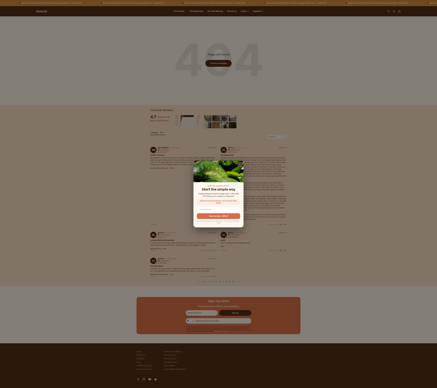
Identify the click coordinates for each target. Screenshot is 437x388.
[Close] (240, 164)
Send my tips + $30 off (218, 216)
